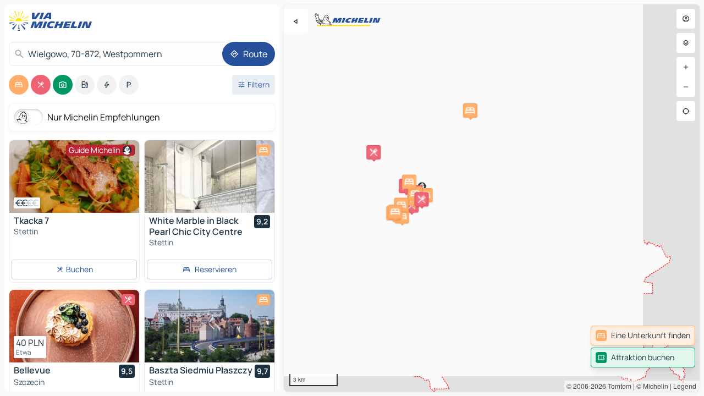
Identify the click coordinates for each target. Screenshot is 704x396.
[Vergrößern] (685, 67)
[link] (643, 335)
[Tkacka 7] (74, 176)
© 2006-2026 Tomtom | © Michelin (617, 386)
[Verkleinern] (685, 87)
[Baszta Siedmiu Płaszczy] (209, 326)
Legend (684, 386)
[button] (373, 152)
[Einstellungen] (685, 43)
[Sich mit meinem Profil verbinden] (685, 19)
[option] (19, 85)
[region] (492, 198)
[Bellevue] (74, 326)
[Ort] (685, 111)
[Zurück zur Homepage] (53, 21)
